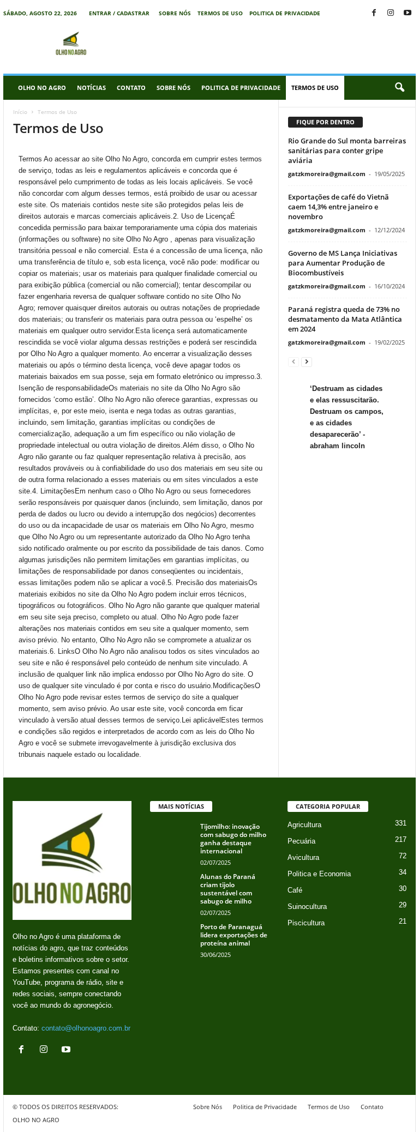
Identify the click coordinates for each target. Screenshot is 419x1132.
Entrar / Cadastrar (119, 13)
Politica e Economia (319, 874)
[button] (399, 88)
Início (20, 112)
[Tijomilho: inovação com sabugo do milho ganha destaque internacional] (172, 838)
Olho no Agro (42, 87)
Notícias (91, 87)
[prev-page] (293, 361)
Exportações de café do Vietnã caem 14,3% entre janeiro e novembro (338, 206)
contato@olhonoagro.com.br (85, 1028)
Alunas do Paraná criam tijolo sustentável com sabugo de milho (227, 889)
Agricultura (304, 825)
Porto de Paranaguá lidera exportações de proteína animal (233, 935)
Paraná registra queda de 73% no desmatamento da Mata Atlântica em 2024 (345, 319)
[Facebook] (373, 13)
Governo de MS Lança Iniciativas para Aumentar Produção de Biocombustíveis (342, 263)
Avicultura (303, 857)
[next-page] (306, 361)
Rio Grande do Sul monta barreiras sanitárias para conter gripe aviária (347, 150)
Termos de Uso (220, 13)
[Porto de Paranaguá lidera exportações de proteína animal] (172, 939)
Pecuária (301, 841)
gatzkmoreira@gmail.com (327, 174)
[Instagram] (390, 13)
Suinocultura (307, 906)
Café (295, 890)
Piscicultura (306, 923)
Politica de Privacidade (284, 13)
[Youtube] (407, 13)
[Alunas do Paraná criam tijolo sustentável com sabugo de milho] (172, 888)
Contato (131, 87)
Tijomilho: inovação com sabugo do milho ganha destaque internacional (233, 839)
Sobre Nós (175, 13)
